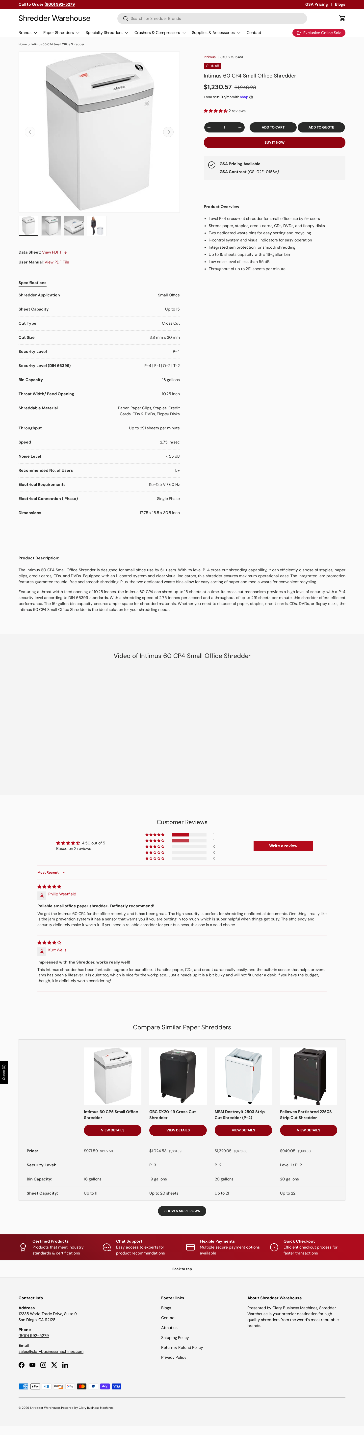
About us (169, 1327)
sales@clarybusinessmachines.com (51, 1351)
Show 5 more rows (182, 1211)
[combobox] (212, 18)
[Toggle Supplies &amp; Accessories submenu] (239, 33)
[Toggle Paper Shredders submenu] (78, 33)
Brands (25, 32)
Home (23, 44)
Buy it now (274, 142)
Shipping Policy (175, 1337)
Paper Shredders (58, 32)
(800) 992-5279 (34, 1335)
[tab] (33, 282)
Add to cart (273, 127)
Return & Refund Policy (182, 1347)
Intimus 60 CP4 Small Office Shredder (57, 44)
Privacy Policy (173, 1357)
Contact (254, 32)
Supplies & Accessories (213, 32)
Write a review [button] (283, 845)
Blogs (340, 4)
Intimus (210, 57)
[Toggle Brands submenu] (35, 33)
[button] (342, 18)
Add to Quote (321, 127)
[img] (49, 886)
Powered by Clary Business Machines (87, 1408)
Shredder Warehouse (45, 1408)
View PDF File (54, 252)
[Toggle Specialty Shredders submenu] (127, 33)
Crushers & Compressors (157, 32)
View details (112, 1130)
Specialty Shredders (104, 32)
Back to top (182, 1269)
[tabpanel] (99, 404)
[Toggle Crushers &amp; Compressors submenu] (184, 33)
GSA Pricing (316, 4)
